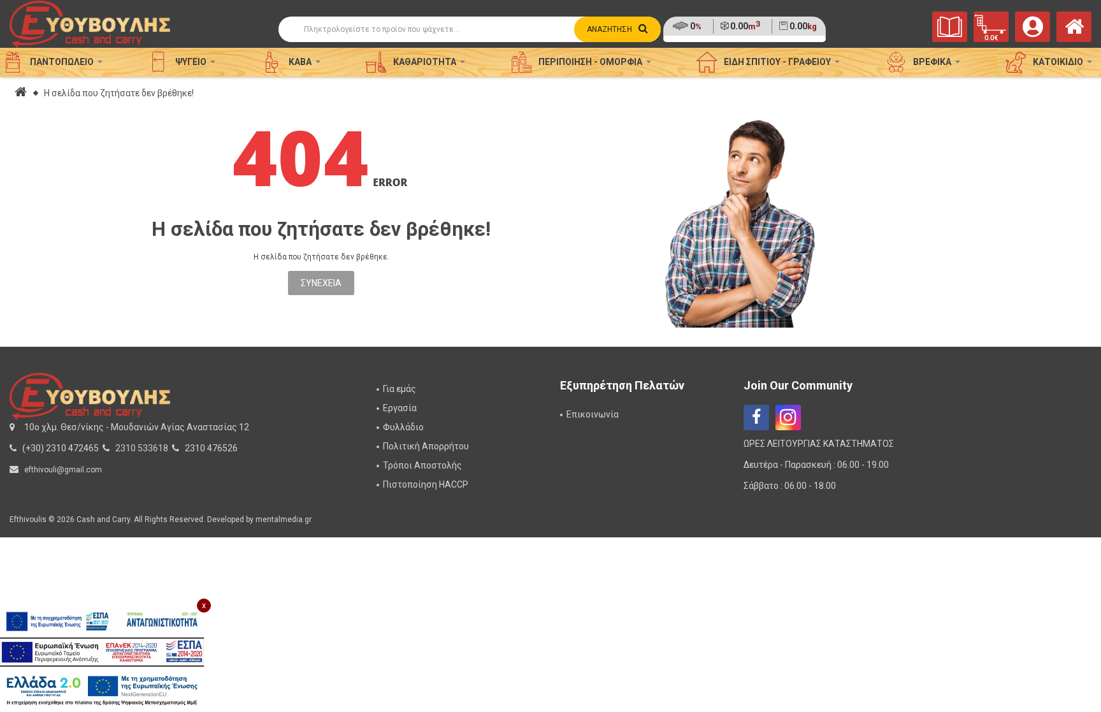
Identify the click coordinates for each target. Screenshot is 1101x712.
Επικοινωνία (592, 414)
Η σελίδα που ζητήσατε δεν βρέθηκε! (119, 93)
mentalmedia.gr (283, 519)
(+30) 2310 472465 (60, 448)
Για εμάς (399, 389)
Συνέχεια (321, 283)
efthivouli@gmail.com (63, 469)
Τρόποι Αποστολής (422, 465)
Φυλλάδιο (403, 427)
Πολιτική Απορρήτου (426, 446)
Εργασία (400, 408)
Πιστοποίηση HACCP (425, 484)
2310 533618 (141, 448)
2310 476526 (211, 448)
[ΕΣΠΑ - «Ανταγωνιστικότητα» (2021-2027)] (102, 621)
